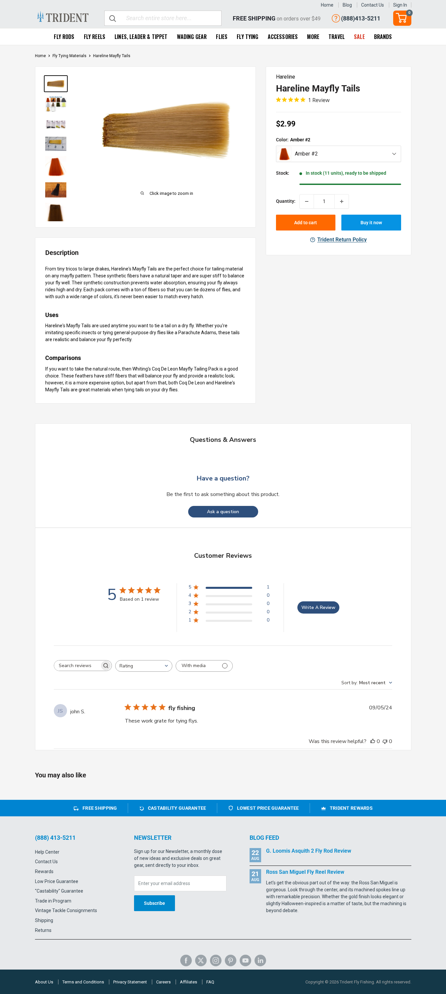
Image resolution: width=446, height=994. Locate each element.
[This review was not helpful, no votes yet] (385, 741)
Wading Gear (192, 37)
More (313, 37)
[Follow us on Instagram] (216, 960)
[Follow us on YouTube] (245, 960)
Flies (221, 37)
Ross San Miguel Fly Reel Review (305, 872)
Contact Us (372, 5)
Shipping (44, 920)
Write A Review (318, 607)
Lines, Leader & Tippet (141, 37)
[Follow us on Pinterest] (230, 960)
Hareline (285, 77)
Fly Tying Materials (69, 55)
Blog (347, 5)
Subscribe (154, 903)
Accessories (283, 37)
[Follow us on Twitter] (201, 960)
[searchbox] (77, 665)
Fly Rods (64, 37)
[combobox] (143, 666)
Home (327, 5)
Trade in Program (53, 901)
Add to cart (305, 222)
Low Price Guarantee (56, 881)
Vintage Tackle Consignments (66, 910)
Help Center (47, 852)
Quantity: (285, 201)
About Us (44, 981)
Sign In (400, 5)
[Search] (113, 18)
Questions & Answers (223, 439)
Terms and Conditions (83, 981)
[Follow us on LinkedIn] (260, 960)
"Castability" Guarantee (59, 891)
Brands (383, 37)
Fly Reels (94, 37)
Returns (43, 930)
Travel (336, 37)
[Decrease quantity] (307, 201)
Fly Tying (247, 37)
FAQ (210, 981)
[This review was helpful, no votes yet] (372, 741)
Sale (359, 37)
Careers (163, 981)
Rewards (44, 871)
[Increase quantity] (342, 201)
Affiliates (188, 981)
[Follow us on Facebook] (186, 960)
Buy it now (371, 222)
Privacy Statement (130, 981)
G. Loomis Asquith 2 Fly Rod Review (308, 851)
